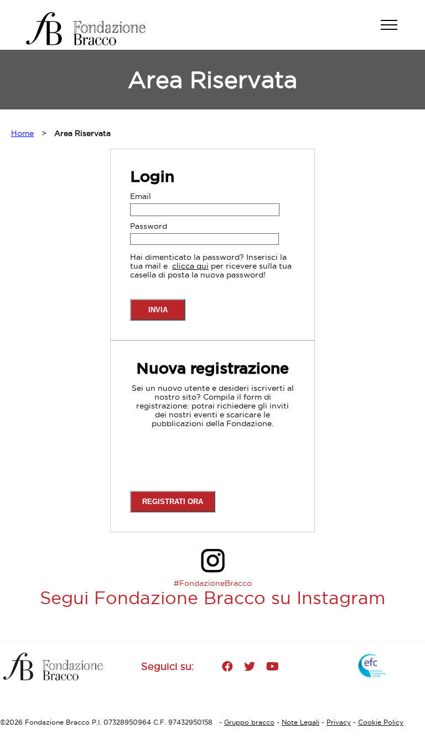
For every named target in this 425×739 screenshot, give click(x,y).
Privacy (338, 722)
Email (140, 196)
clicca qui (190, 265)
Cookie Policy (380, 722)
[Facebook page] (227, 666)
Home (22, 133)
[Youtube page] (272, 666)
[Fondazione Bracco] (95, 28)
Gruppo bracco (249, 722)
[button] (394, 30)
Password (148, 226)
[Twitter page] (250, 666)
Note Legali (300, 722)
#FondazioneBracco (213, 583)
